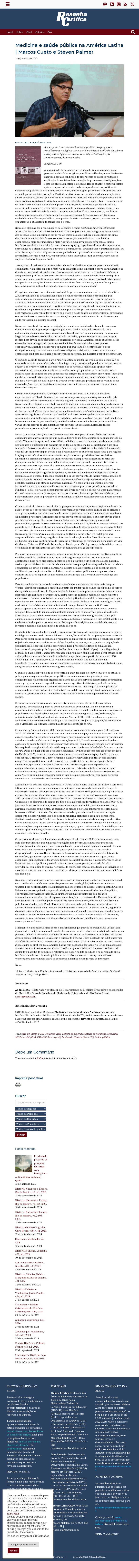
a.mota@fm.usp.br (25, 996)
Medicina (112, 1033)
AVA (49, 32)
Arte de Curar (29, 1033)
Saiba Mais (13, 1513)
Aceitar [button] (13, 1550)
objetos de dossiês (17, 1445)
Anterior (39, 32)
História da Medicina (94, 1033)
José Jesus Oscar (43, 142)
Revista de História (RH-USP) (77, 1037)
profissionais (14, 1448)
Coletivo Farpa (56, 1557)
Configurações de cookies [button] (23, 1544)
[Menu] (7, 4)
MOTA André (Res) (25, 1037)
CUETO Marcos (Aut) (49, 1033)
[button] (105, 4)
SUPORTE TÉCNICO (18, 1471)
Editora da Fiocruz (72, 1033)
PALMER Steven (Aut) (48, 1037)
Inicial (10, 32)
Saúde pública (102, 1037)
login (40, 1057)
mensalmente (14, 1452)
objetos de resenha (30, 1441)
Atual (29, 32)
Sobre (19, 32)
